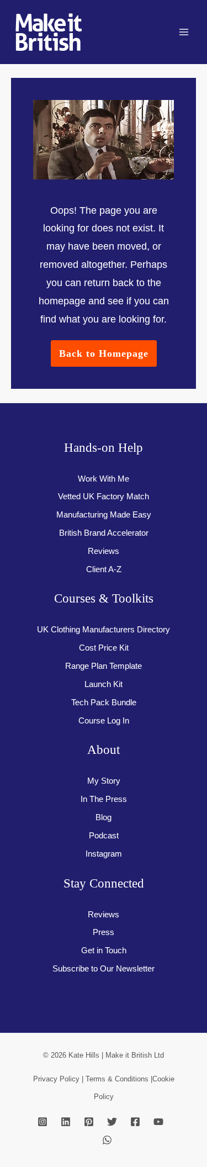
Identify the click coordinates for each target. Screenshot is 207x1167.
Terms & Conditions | (119, 1079)
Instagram (104, 853)
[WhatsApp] (107, 1140)
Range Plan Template (103, 666)
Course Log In (103, 720)
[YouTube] (158, 1122)
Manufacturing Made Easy (103, 514)
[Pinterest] (89, 1122)
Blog (103, 817)
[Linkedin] (66, 1122)
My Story (103, 781)
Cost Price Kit (104, 647)
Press (103, 932)
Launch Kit (103, 684)
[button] (104, 353)
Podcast (104, 835)
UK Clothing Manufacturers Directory (103, 629)
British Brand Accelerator (103, 533)
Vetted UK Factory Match (103, 496)
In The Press (104, 799)
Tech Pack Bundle (103, 702)
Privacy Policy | (59, 1079)
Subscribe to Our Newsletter (103, 968)
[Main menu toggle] (183, 32)
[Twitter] (112, 1122)
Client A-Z (103, 569)
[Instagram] (42, 1122)
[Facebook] (135, 1122)
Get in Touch (103, 950)
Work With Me (103, 478)
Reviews (103, 551)
